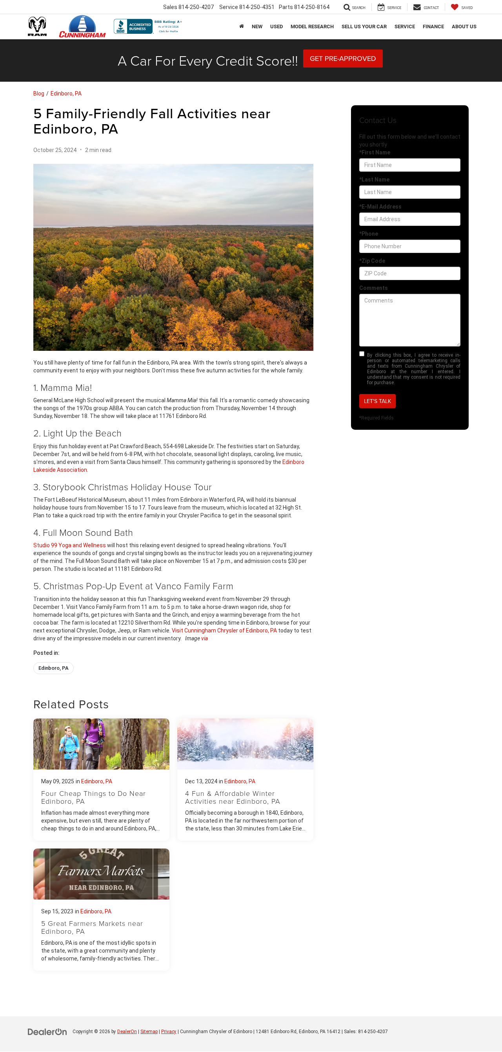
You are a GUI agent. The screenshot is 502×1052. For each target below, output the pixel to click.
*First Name (374, 152)
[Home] (241, 26)
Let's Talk (377, 401)
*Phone (368, 234)
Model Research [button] (312, 26)
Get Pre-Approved (343, 58)
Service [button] (405, 26)
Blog (38, 93)
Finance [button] (433, 26)
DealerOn (127, 1031)
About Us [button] (464, 26)
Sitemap (149, 1031)
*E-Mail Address (380, 206)
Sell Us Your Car (364, 26)
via (204, 638)
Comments (373, 288)
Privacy (168, 1031)
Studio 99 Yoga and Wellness (69, 545)
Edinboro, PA (66, 93)
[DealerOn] (47, 1031)
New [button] (257, 26)
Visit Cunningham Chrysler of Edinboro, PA (224, 630)
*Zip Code (372, 261)
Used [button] (276, 26)
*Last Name (374, 179)
